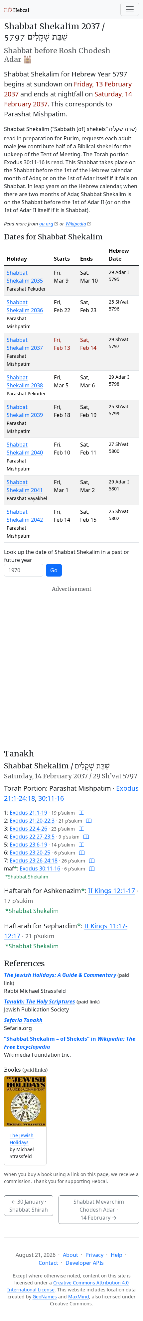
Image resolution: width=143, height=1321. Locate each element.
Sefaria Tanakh (23, 1020)
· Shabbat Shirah (28, 1205)
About (70, 1254)
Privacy (94, 1254)
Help (116, 1254)
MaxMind (78, 1296)
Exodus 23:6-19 (28, 844)
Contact (48, 1262)
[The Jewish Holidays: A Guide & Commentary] (25, 1101)
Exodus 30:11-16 (40, 868)
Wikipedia (76, 223)
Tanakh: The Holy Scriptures (39, 1001)
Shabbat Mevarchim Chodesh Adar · (98, 1209)
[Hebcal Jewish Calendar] (17, 9)
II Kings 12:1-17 (111, 890)
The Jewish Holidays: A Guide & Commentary (60, 975)
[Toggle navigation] (129, 9)
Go (54, 570)
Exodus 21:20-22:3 (32, 820)
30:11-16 (51, 798)
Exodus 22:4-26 (28, 828)
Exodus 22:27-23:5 (32, 836)
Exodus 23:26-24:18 (34, 860)
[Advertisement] (71, 667)
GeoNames (45, 1296)
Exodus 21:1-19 (28, 812)
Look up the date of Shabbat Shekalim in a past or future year (66, 556)
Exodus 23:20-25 (30, 852)
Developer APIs (85, 1262)
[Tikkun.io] (81, 812)
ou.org (46, 223)
